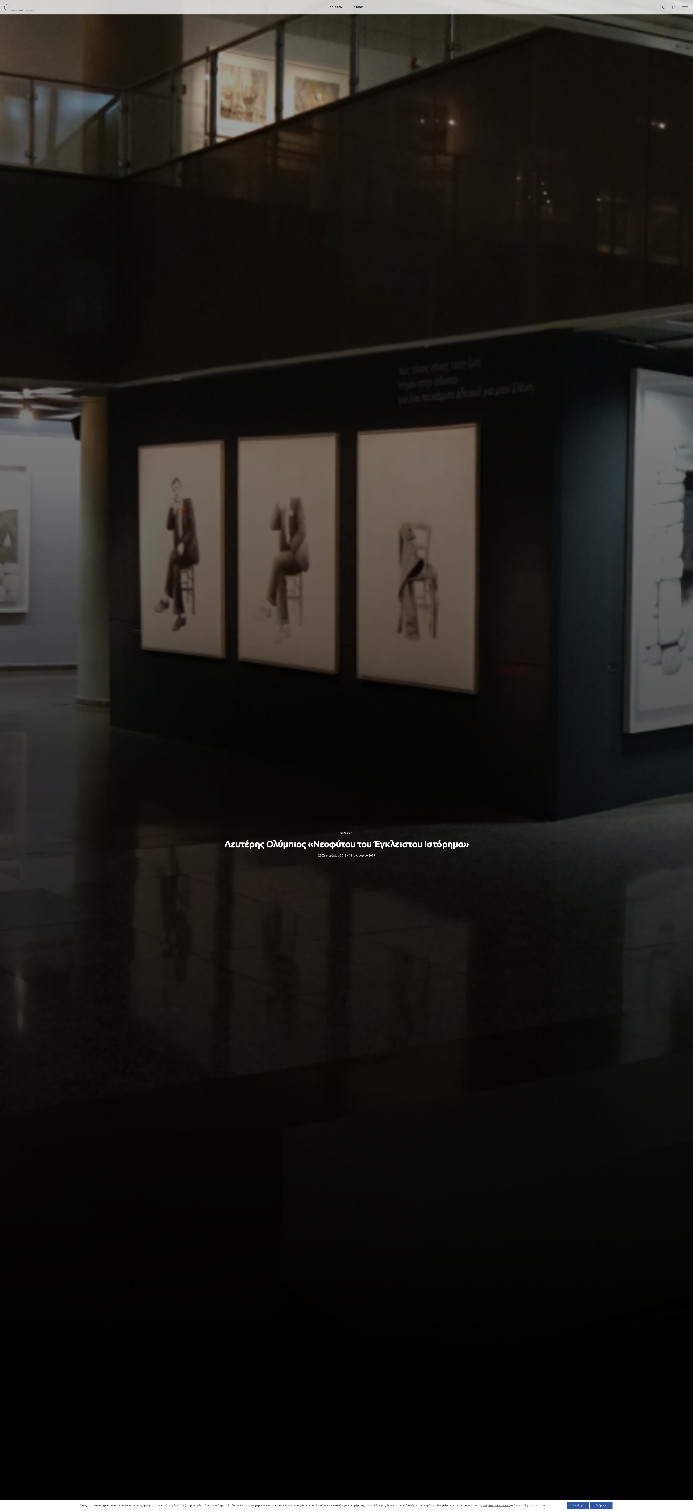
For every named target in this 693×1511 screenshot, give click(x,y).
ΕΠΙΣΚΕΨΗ (337, 7)
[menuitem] (673, 7)
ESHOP (358, 7)
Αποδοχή (578, 1505)
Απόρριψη (601, 1505)
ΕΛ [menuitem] (673, 7)
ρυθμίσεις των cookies (496, 1505)
